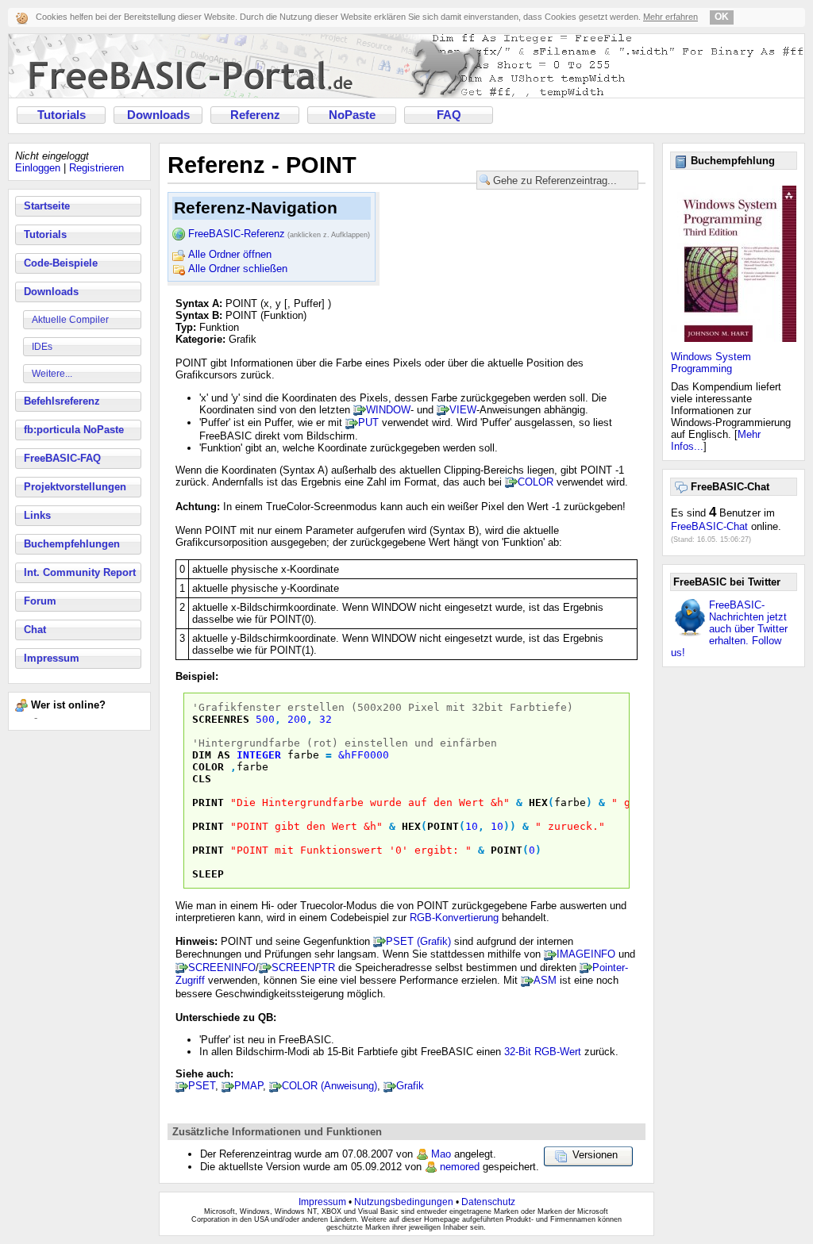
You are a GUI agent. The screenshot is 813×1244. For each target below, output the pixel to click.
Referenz (255, 115)
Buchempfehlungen (72, 544)
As (224, 755)
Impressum (51, 658)
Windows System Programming (711, 362)
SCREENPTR (303, 967)
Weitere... (52, 373)
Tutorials (61, 115)
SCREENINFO (222, 967)
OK (722, 16)
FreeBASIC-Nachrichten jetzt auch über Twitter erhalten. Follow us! (729, 628)
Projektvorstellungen (75, 487)
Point (443, 826)
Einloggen (37, 168)
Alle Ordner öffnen (230, 254)
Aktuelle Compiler (70, 319)
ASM (545, 980)
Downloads (158, 115)
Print (208, 802)
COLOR (535, 482)
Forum (40, 601)
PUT (368, 422)
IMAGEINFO (586, 954)
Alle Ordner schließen (237, 269)
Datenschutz (488, 1202)
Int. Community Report (80, 572)
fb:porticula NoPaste (74, 430)
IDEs (42, 346)
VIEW (462, 410)
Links (37, 515)
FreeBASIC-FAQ (62, 458)
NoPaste (352, 115)
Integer (259, 755)
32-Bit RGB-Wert (542, 1052)
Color (208, 767)
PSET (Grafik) (418, 941)
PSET (201, 1086)
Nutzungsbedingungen (403, 1202)
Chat (35, 629)
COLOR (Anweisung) (329, 1086)
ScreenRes (220, 719)
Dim (201, 755)
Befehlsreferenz (62, 401)
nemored (460, 1167)
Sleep (208, 874)
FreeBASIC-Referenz (279, 234)
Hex (538, 802)
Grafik (410, 1086)
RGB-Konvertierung (454, 917)
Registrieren (96, 168)
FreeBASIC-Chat (709, 526)
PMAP (248, 1086)
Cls (201, 779)
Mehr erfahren (670, 16)
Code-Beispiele (61, 263)
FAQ (449, 115)
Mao (441, 1154)
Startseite (47, 206)
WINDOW (388, 410)
